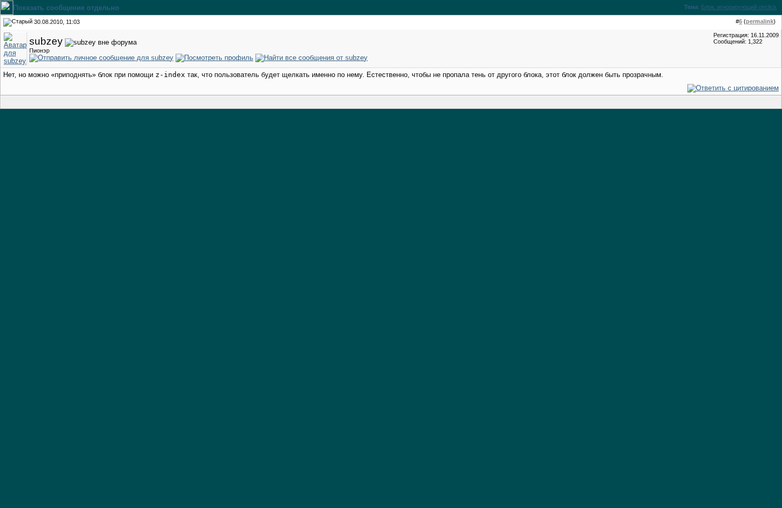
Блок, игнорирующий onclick (739, 7)
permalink (759, 21)
